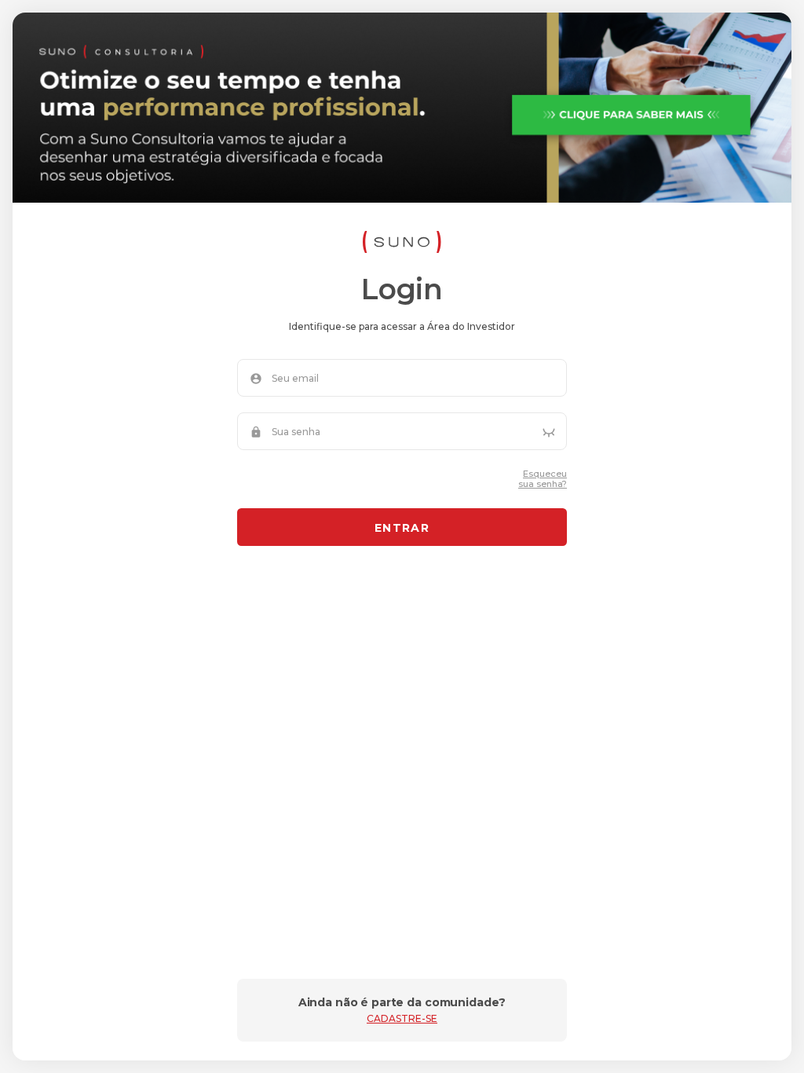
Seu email (295, 378)
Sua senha (296, 432)
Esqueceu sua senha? (542, 479)
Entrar (402, 528)
